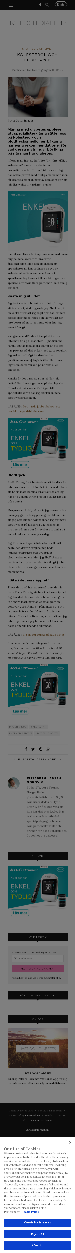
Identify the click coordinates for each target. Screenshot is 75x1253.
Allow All (37, 1245)
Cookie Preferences (37, 1222)
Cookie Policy (30, 1212)
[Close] (70, 1142)
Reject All (37, 1234)
